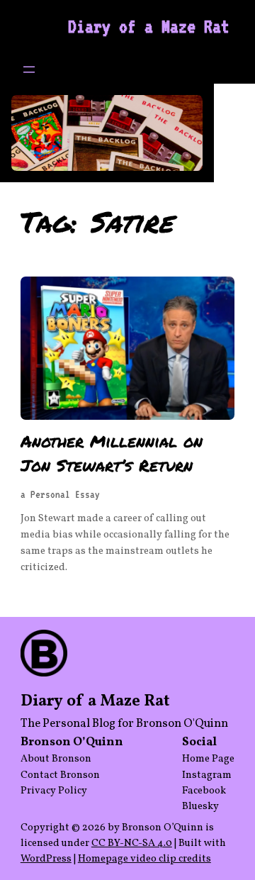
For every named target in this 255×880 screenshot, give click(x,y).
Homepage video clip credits (144, 859)
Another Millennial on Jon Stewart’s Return (112, 453)
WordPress (46, 859)
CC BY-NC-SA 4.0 (131, 843)
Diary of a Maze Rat (149, 26)
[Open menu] (29, 69)
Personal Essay (65, 494)
